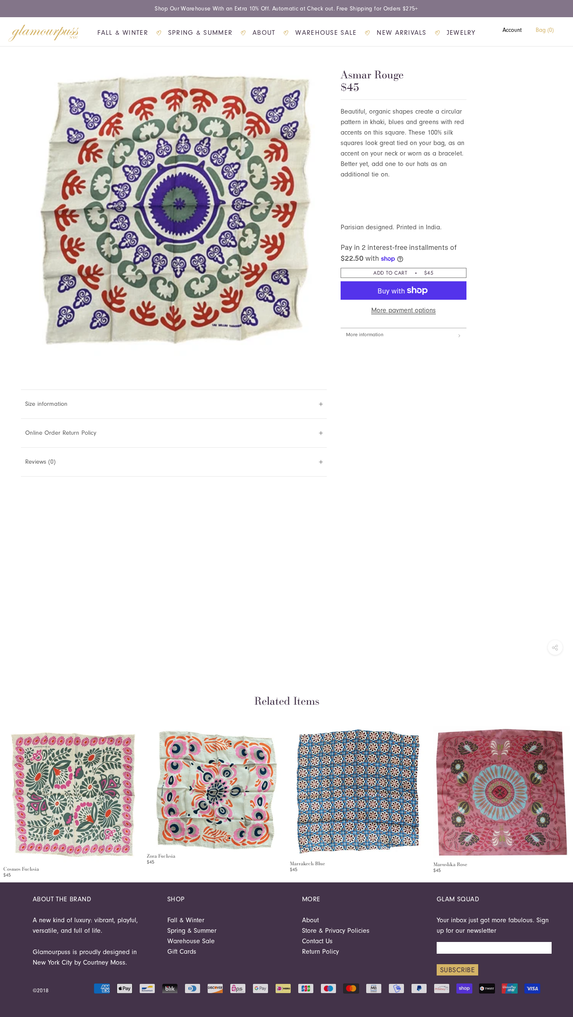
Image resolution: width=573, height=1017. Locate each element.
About (264, 32)
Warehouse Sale (326, 32)
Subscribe (457, 970)
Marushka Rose (450, 864)
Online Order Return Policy (60, 432)
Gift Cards (181, 951)
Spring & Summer (200, 32)
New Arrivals (401, 32)
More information (364, 334)
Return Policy (320, 951)
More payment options (403, 310)
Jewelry (461, 32)
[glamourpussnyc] (43, 33)
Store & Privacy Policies (336, 930)
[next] (563, 793)
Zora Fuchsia (161, 856)
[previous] (9, 793)
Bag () (545, 30)
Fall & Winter (122, 32)
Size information (46, 403)
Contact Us (317, 941)
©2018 (41, 990)
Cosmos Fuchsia (21, 869)
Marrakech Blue (307, 863)
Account (512, 30)
